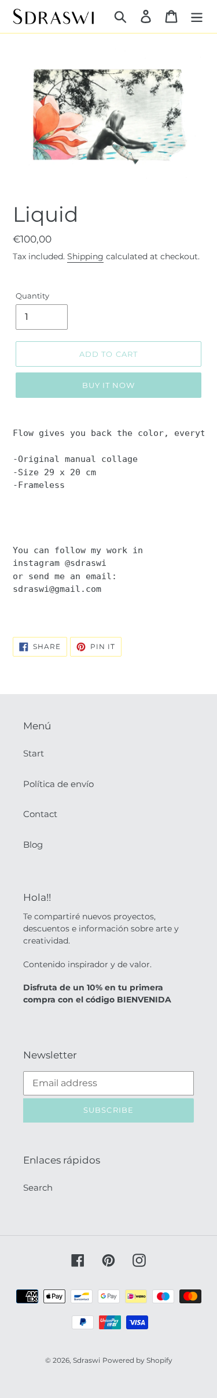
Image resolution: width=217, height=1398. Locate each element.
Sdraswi (86, 1360)
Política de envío (58, 783)
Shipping (85, 256)
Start (33, 753)
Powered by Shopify (137, 1360)
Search (38, 1187)
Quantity (32, 295)
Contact (40, 813)
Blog (33, 844)
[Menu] (196, 16)
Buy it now (108, 385)
